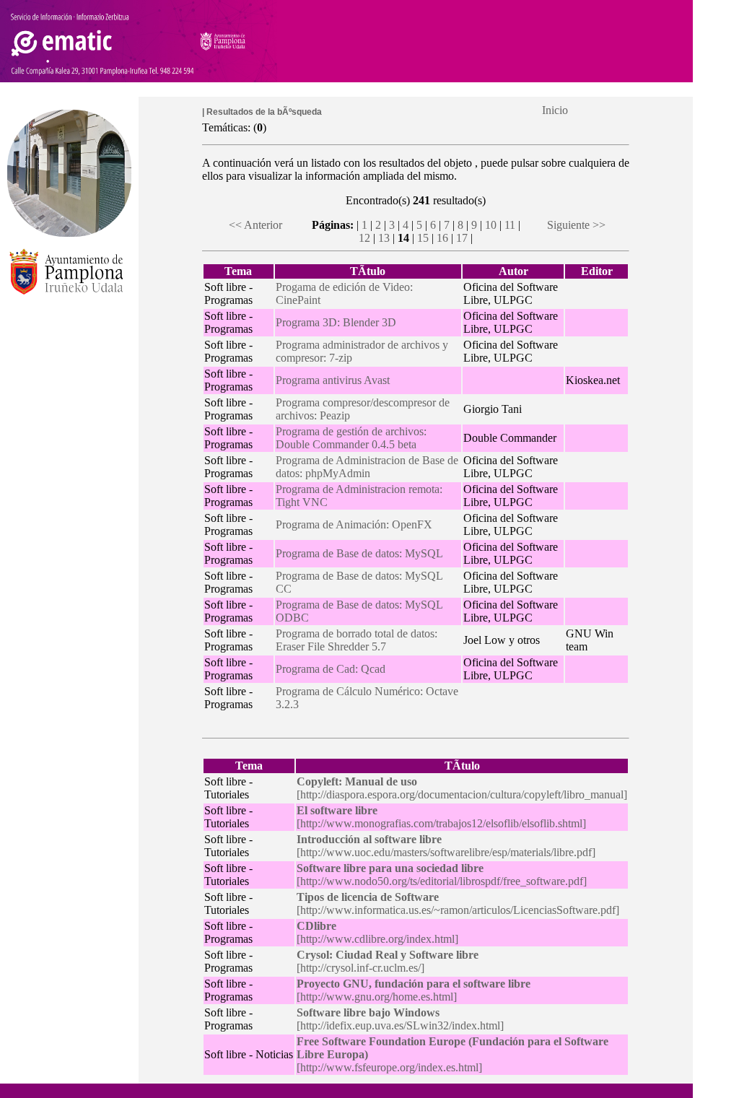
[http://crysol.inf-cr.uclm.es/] (387, 961)
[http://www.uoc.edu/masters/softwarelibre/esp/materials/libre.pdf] (446, 845)
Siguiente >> (576, 225)
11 (509, 225)
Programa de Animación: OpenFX (354, 524)
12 (364, 238)
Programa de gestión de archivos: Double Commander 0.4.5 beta (351, 437)
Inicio (555, 110)
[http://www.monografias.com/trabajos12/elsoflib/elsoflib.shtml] (441, 816)
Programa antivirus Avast (333, 380)
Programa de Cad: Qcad (330, 669)
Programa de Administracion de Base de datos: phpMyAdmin (367, 466)
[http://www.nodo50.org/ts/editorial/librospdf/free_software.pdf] (442, 874)
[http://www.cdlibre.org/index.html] (377, 932)
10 (491, 225)
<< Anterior (255, 225)
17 (462, 238)
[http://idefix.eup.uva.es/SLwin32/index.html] (400, 1019)
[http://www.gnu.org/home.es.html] (413, 990)
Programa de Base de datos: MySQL (359, 553)
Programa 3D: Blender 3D (336, 322)
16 (442, 238)
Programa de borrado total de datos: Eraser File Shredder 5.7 (356, 640)
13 (384, 238)
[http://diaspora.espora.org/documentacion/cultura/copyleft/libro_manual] (462, 788)
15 (423, 238)
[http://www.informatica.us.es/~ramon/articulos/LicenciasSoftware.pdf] (458, 903)
